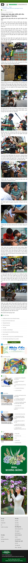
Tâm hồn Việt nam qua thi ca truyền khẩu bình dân (13, 336)
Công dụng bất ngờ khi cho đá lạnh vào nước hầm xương (19, 417)
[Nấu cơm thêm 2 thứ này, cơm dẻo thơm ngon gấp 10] (7, 417)
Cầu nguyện (17, 531)
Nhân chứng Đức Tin (19, 528)
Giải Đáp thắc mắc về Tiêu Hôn (20, 385)
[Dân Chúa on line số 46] (24, 5)
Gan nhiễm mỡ (18, 405)
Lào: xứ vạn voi (18, 535)
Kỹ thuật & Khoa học (5, 539)
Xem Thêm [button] (14, 342)
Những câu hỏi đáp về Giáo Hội (19, 382)
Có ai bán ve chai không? (8, 329)
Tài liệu (2, 537)
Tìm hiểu (2, 541)
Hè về (2, 441)
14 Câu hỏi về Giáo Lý (19, 388)
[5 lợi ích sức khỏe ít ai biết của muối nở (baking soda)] (7, 398)
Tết (15, 438)
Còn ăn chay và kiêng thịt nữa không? (19, 378)
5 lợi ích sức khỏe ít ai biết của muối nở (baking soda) (6, 404)
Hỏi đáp (5, 376)
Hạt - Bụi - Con (18, 435)
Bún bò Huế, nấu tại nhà (20, 414)
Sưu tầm (16, 520)
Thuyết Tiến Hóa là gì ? (6, 386)
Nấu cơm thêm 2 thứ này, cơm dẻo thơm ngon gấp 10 (6, 423)
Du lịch (16, 537)
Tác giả (4, 10)
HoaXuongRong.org (8, 554)
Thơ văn (2, 520)
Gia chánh (5, 412)
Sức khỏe (5, 393)
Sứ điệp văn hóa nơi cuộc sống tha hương (11, 318)
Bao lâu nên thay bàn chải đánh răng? (20, 396)
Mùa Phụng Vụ (17, 533)
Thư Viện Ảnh (17, 545)
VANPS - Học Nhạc (4, 527)
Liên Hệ (16, 543)
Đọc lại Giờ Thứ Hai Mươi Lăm (9, 320)
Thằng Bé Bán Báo (6, 323)
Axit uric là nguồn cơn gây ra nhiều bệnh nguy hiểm (20, 403)
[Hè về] (7, 436)
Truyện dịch (3, 522)
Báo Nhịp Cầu (6, 344)
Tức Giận (4, 327)
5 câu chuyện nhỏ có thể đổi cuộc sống (10, 332)
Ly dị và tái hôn (18, 390)
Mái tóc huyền (5, 334)
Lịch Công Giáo (6, 356)
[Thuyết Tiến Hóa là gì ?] (7, 381)
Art (3, 432)
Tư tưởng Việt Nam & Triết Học (15, 4)
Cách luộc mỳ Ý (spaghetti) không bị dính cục (20, 428)
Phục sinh (17, 433)
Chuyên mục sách (4, 4)
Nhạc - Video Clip (18, 547)
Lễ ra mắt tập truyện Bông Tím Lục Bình (11, 338)
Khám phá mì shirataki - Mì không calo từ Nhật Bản (19, 425)
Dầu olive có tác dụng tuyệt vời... (19, 408)
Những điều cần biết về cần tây (19, 421)
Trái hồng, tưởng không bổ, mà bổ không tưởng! (19, 399)
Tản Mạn (3, 535)
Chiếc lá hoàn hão (6, 325)
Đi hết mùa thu (18, 442)
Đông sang (17, 440)
